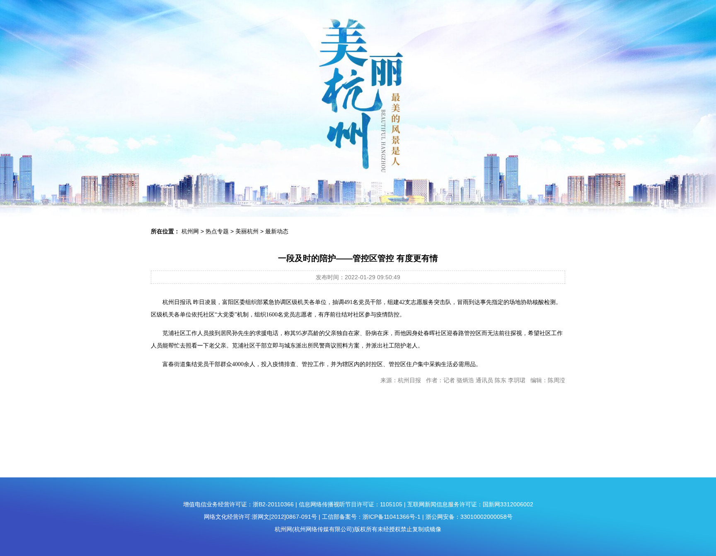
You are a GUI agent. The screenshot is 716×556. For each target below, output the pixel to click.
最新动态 (276, 231)
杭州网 (190, 231)
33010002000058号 (486, 516)
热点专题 (217, 231)
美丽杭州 (247, 231)
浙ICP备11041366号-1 (392, 516)
